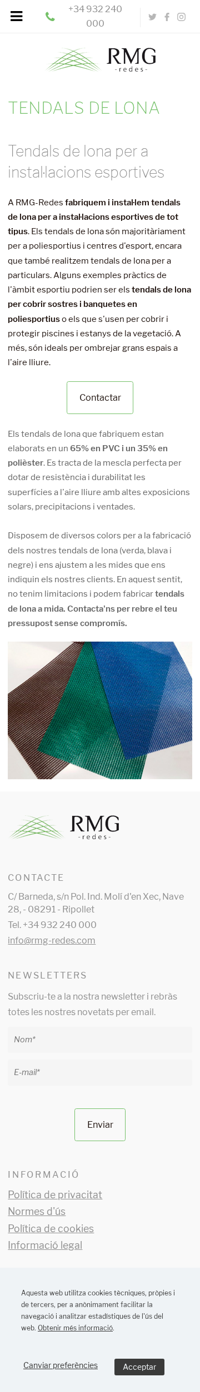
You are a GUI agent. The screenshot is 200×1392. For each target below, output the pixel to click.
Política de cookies (51, 1228)
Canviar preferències (60, 1365)
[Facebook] (167, 17)
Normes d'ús (37, 1211)
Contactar (100, 397)
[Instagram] (181, 17)
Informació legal (45, 1245)
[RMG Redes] (100, 54)
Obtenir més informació (75, 1328)
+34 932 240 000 (95, 16)
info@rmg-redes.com (52, 940)
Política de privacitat (55, 1195)
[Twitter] (153, 17)
